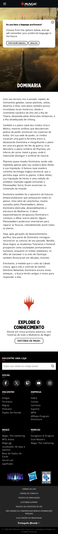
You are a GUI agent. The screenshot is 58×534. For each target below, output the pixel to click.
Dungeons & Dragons (42, 435)
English (33, 43)
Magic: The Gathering (13, 435)
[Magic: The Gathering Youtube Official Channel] (38, 383)
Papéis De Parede (11, 412)
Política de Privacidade (29, 498)
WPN (33, 412)
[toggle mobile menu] (4, 4)
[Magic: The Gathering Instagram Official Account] (49, 383)
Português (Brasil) (17, 43)
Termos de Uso (29, 489)
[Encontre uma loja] (53, 366)
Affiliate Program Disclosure (40, 418)
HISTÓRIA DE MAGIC (29, 341)
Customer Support (29, 502)
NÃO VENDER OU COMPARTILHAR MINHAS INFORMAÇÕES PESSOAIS (29, 512)
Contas (34, 401)
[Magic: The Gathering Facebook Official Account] (5, 383)
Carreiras (36, 405)
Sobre (34, 398)
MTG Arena (8, 439)
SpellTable (7, 463)
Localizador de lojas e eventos (13, 448)
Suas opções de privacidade (29, 518)
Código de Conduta (29, 493)
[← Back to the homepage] (29, 3)
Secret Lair (8, 460)
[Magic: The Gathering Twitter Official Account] (16, 383)
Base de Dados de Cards (12, 455)
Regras (5, 405)
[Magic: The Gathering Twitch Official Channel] (27, 383)
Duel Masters (38, 439)
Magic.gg (6, 443)
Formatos (7, 401)
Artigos (6, 398)
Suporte (35, 408)
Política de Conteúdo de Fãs (29, 506)
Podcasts (7, 408)
